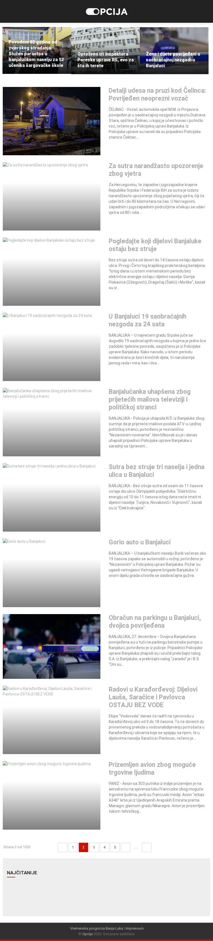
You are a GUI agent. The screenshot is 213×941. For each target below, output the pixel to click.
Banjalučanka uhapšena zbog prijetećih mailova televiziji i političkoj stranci (150, 399)
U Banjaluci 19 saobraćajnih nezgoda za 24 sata (147, 320)
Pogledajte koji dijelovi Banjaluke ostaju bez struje (155, 245)
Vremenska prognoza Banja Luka (96, 928)
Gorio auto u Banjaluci (140, 542)
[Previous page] (62, 847)
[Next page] (125, 847)
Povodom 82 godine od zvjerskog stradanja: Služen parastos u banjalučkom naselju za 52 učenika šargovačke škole (36, 53)
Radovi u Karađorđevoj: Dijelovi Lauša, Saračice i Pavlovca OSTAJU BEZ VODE (153, 697)
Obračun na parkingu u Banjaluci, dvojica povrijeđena (155, 621)
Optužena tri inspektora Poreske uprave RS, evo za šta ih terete (105, 59)
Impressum (135, 928)
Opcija (87, 934)
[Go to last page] (146, 847)
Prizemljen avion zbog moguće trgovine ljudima (152, 768)
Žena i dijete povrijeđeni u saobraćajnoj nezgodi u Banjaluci (173, 59)
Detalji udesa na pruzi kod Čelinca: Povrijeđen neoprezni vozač (157, 94)
